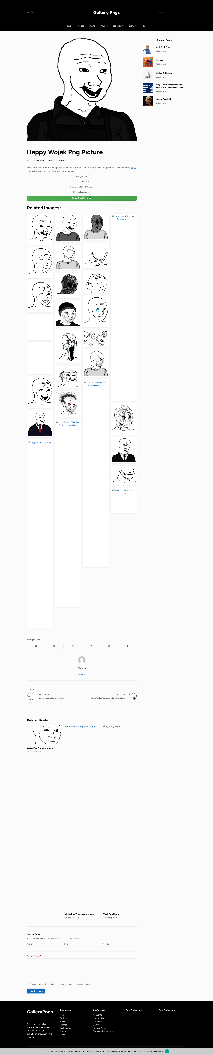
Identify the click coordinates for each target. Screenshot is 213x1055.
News (144, 26)
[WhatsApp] (109, 646)
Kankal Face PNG (163, 99)
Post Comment (36, 991)
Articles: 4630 (82, 674)
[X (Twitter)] (32, 12)
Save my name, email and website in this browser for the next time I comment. (60, 984)
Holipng (159, 60)
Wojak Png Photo (111, 914)
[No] (210, 1051)
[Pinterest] (73, 646)
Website (105, 944)
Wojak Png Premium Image (40, 748)
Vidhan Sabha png (164, 73)
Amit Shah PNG (163, 47)
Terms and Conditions (103, 1031)
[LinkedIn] (91, 646)
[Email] (127, 646)
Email (67, 944)
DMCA (96, 1025)
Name (30, 944)
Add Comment (34, 956)
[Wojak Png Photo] (120, 817)
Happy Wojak (60, 160)
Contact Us (98, 1018)
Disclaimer (98, 1021)
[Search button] (183, 12)
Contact (132, 26)
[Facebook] (28, 12)
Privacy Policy (99, 1028)
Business (80, 26)
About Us (97, 1015)
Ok (167, 1051)
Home (69, 26)
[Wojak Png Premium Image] (44, 734)
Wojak (51, 160)
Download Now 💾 (82, 198)
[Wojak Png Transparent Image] (82, 817)
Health (92, 26)
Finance (104, 26)
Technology (118, 26)
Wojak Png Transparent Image (79, 914)
